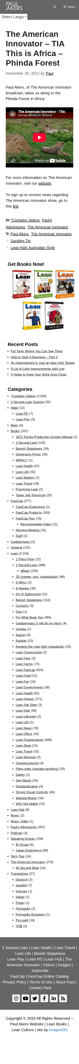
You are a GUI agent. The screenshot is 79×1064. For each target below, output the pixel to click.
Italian (20, 897)
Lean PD (22, 414)
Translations (19, 874)
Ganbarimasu (20, 542)
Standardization (27, 786)
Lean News (24, 728)
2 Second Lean (26, 443)
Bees (14, 425)
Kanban (21, 641)
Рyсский (22, 920)
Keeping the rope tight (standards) (40, 646)
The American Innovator (47, 227)
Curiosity (22, 606)
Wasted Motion (26, 798)
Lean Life (22, 472)
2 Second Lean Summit (27, 402)
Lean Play (23, 419)
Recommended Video (36, 524)
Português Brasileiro (30, 914)
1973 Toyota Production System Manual (44, 437)
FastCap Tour (25, 518)
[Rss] (63, 998)
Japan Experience (28, 850)
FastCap (17, 501)
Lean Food (23, 676)
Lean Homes (25, 699)
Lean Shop (23, 745)
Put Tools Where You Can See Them (37, 351)
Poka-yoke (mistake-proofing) (37, 769)
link (15, 206)
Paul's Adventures (23, 827)
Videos (49, 965)
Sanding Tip (20, 241)
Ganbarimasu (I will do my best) (39, 623)
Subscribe (40, 971)
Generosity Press (28, 454)
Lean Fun (22, 681)
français (21, 891)
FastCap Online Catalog (48, 976)
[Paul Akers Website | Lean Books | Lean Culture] (15, 7)
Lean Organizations (30, 740)
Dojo (19, 612)
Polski (20, 903)
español (21, 885)
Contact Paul (40, 988)
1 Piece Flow (25, 559)
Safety (20, 775)
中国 (19, 926)
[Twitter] (35, 998)
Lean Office (24, 734)
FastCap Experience (30, 507)
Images (64, 965)
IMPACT (22, 460)
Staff (19, 536)
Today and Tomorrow (30, 495)
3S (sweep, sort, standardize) (37, 577)
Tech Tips (17, 856)
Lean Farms (24, 664)
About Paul (65, 982)
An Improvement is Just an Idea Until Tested (42, 363)
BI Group (22, 845)
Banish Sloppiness (29, 448)
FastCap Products (29, 512)
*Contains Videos (25, 220)
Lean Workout (26, 757)
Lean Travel (24, 483)
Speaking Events (23, 839)
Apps (14, 408)
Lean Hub (17, 810)
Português (23, 908)
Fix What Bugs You (29, 617)
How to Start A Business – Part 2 (34, 357)
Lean (14, 553)
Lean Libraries (26, 716)
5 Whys (21, 582)
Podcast (16, 833)
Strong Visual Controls (32, 792)
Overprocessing (27, 763)
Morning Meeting (28, 530)
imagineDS (58, 1030)
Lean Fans (23, 658)
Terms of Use (41, 982)
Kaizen (21, 635)
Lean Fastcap (25, 670)
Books (15, 431)
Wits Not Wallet (27, 804)
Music (15, 815)
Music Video (19, 821)
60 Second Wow (27, 868)
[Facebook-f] (44, 998)
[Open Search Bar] (54, 7)
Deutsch (22, 879)
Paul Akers (20, 234)
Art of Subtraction (28, 594)
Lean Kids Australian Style (33, 248)
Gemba (21, 629)
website (44, 183)
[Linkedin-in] (54, 998)
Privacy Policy (14, 982)
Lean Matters (25, 477)
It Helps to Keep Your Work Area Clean (38, 374)
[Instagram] (16, 998)
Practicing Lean (27, 489)
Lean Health (24, 466)
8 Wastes (22, 588)
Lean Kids (23, 710)
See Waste (23, 780)
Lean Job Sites (26, 705)
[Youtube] (25, 998)
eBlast (25, 571)
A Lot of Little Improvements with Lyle (37, 369)
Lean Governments (29, 687)
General (16, 547)
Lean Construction (29, 652)
